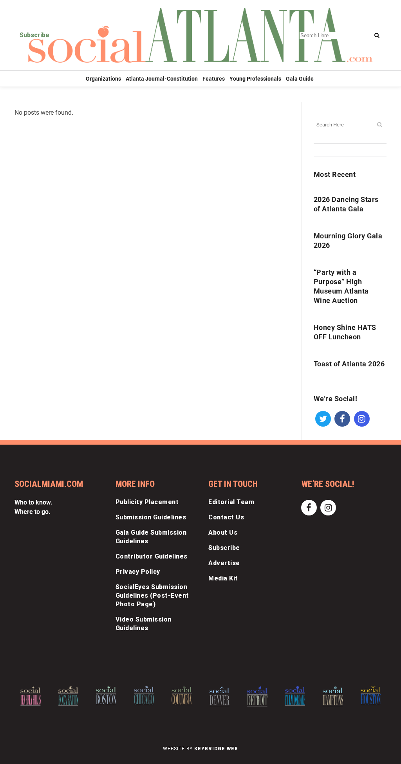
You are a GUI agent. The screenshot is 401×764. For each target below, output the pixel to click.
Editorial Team (231, 502)
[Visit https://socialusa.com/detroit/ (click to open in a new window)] (257, 696)
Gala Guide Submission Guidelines (151, 537)
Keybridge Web (216, 748)
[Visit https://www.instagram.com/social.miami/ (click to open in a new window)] (361, 418)
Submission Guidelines (151, 517)
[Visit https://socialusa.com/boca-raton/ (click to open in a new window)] (68, 696)
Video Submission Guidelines (144, 624)
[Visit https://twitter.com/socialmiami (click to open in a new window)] (323, 418)
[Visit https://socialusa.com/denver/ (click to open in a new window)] (220, 696)
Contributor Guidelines (152, 556)
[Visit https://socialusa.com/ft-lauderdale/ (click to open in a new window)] (295, 696)
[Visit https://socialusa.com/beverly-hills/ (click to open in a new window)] (30, 696)
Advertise (224, 563)
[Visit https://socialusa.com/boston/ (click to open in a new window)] (106, 695)
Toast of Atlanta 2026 (349, 364)
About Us (222, 532)
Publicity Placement (147, 502)
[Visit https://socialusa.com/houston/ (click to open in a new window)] (371, 695)
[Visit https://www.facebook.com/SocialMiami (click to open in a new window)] (342, 418)
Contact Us (226, 517)
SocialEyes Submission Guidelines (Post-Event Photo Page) (152, 595)
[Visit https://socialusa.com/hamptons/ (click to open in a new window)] (333, 696)
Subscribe (34, 35)
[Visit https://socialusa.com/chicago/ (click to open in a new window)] (144, 695)
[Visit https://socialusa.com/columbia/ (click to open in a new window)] (182, 695)
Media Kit (223, 578)
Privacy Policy (138, 571)
